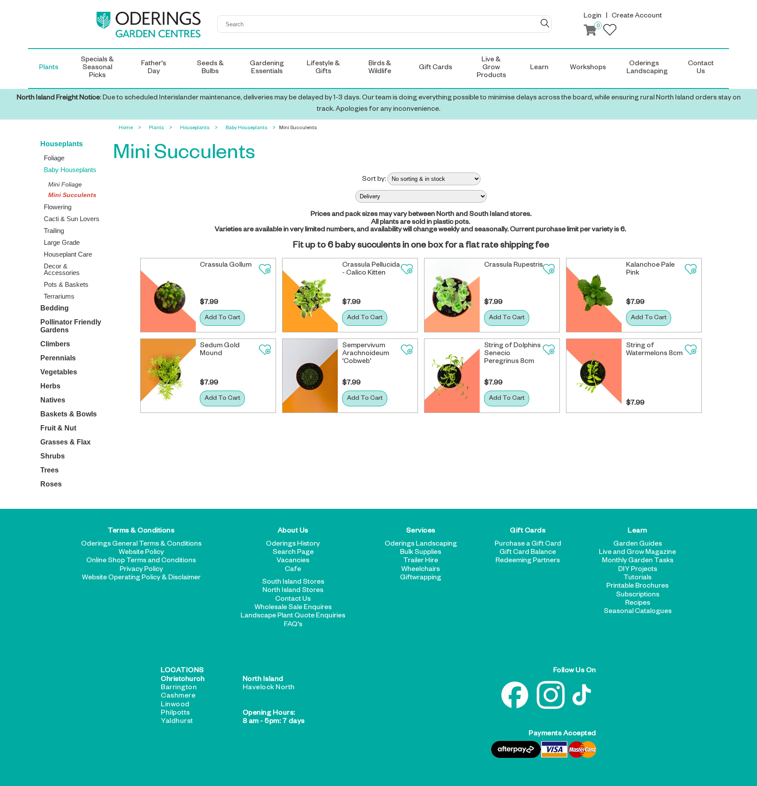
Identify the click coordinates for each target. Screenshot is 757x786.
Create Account (637, 17)
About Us (293, 532)
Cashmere (178, 697)
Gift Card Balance (527, 553)
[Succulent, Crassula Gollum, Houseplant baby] (168, 295)
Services (420, 532)
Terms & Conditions (141, 532)
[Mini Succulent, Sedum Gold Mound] (168, 375)
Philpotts (175, 714)
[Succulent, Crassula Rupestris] (452, 295)
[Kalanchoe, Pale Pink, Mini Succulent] (594, 295)
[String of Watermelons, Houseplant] (594, 375)
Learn (637, 532)
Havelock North (269, 688)
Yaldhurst (177, 722)
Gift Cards (527, 532)
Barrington (179, 688)
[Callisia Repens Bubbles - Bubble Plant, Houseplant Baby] (310, 295)
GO (545, 23)
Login (592, 17)
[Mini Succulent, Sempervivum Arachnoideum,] (310, 375)
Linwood (175, 705)
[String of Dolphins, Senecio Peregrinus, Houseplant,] (452, 375)
